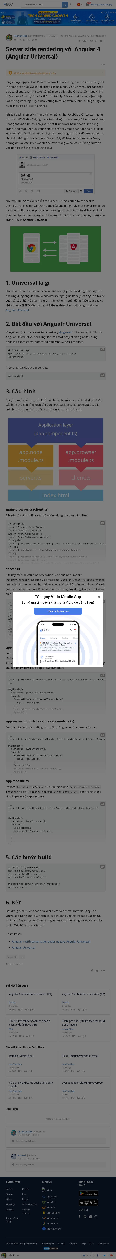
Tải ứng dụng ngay (58, 611)
